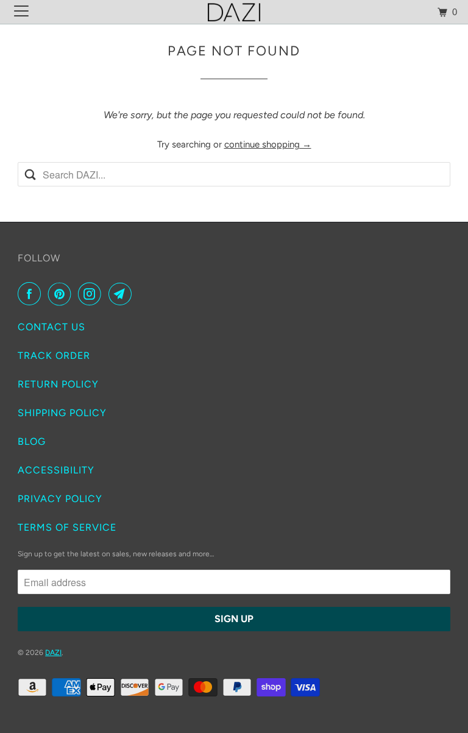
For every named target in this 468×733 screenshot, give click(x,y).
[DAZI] (234, 12)
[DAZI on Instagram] (92, 293)
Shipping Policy (62, 413)
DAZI (53, 652)
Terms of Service (67, 527)
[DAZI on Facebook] (32, 293)
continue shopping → (267, 144)
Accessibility (56, 470)
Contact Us (51, 327)
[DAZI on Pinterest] (62, 293)
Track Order (54, 355)
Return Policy (58, 384)
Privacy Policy (60, 499)
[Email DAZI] (122, 293)
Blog (32, 441)
